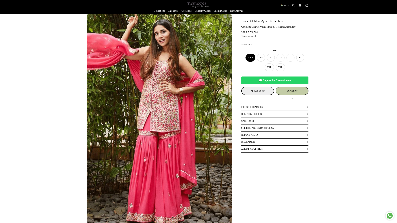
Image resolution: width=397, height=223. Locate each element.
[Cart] (306, 5)
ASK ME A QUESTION (252, 149)
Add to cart (259, 90)
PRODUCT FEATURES (252, 107)
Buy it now (292, 90)
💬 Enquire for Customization (275, 80)
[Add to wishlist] (292, 98)
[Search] (293, 5)
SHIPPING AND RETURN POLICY (257, 128)
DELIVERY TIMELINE (252, 114)
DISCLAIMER (248, 142)
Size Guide (246, 44)
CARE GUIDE (247, 121)
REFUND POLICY (250, 135)
